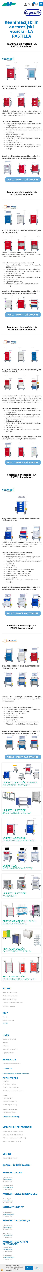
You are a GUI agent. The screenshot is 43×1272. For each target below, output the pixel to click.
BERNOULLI (9, 1059)
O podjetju (6, 1017)
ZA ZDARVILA (9, 895)
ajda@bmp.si (8, 1180)
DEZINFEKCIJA (10, 1078)
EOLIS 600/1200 (8, 1098)
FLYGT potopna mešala (10, 996)
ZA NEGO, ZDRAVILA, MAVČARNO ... (19, 922)
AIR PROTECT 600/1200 (10, 1101)
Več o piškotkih (37, 1268)
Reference (6, 1046)
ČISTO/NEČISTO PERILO (18, 812)
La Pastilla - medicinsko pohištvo (13, 1134)
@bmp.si (10, 1187)
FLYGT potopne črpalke (10, 992)
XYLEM (7, 988)
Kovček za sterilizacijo (9, 1112)
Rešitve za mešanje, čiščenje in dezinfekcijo (16, 1074)
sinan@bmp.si (8, 1201)
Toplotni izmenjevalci (9, 1039)
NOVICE (5, 1023)
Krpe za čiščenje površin (10, 1158)
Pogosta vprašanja (8, 1053)
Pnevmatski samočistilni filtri (11, 1064)
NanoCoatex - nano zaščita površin (13, 1091)
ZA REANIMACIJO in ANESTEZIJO (19, 839)
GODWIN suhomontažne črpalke (13, 1002)
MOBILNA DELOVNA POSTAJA (18, 868)
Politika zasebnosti (8, 1020)
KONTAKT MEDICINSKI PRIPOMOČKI (15, 1243)
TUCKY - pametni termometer (12, 1141)
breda (6, 1187)
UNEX (6, 1035)
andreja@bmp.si (9, 1214)
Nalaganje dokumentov (10, 1049)
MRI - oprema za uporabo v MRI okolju (15, 1138)
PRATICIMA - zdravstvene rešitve (13, 1131)
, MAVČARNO (23, 785)
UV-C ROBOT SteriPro (9, 1084)
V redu (29, 1268)
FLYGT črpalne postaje (10, 999)
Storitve (5, 1042)
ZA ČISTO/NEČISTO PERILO (17, 951)
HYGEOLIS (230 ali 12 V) (10, 1105)
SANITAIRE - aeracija (9, 1006)
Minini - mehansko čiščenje (11, 1087)
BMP (5, 1012)
